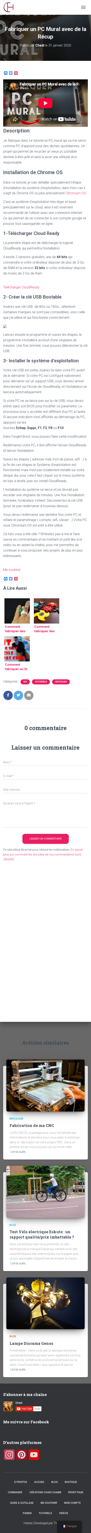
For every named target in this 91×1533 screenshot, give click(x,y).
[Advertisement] (26, 943)
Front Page (75, 1492)
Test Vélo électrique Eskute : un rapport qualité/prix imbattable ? (42, 1234)
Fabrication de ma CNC (32, 1125)
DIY (25, 682)
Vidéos (63, 1513)
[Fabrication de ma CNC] (45, 1085)
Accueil (39, 1482)
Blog (13, 1225)
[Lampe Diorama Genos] (45, 1303)
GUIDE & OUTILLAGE (22, 1502)
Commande (15, 1492)
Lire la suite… (19, 1151)
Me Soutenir (49, 1502)
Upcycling (61, 682)
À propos (20, 1482)
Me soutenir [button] (12, 570)
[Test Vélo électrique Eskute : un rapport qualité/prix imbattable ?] (45, 1191)
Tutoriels (41, 682)
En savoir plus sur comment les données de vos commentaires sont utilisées (43, 854)
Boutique (71, 1482)
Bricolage (16, 1118)
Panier (27, 1513)
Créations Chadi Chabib (45, 1492)
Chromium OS (75, 193)
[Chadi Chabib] (10, 7)
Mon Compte (72, 1502)
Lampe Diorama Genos (31, 1343)
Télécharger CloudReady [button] (21, 287)
